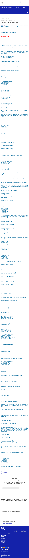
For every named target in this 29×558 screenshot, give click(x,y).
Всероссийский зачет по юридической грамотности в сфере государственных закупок (15, 532)
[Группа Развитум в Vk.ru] (2, 548)
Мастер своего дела (6, 15)
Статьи (21, 7)
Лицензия (2, 556)
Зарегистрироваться (9, 523)
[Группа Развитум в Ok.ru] (4, 548)
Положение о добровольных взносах (5, 555)
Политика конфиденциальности (5, 554)
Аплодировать (5, 472)
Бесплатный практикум (5, 10)
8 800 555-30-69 (5, 550)
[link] (5, 488)
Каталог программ (16, 7)
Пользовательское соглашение (5, 553)
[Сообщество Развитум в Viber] (8, 548)
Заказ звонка (21, 2)
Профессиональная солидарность (23, 531)
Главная (2, 7)
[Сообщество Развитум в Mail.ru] (6, 548)
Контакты (9, 534)
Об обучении (10, 7)
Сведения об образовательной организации (23, 530)
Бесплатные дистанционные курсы (15, 529)
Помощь (24, 7)
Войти (4, 523)
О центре (5, 7)
